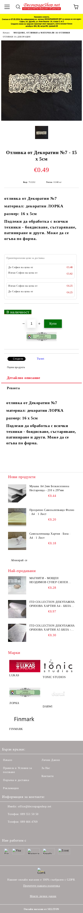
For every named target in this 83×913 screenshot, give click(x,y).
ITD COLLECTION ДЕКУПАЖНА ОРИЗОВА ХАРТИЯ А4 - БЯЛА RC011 (52, 604)
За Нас (46, 768)
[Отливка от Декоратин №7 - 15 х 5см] (41, 119)
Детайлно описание (23, 378)
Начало (6, 33)
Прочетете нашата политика (41, 885)
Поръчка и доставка (16, 780)
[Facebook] (7, 830)
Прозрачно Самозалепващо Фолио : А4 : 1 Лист (51, 512)
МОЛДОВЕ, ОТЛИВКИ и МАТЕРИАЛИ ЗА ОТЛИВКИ (41, 33)
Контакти (48, 776)
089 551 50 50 (29, 814)
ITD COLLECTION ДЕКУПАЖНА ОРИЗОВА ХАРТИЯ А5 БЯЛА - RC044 (52, 628)
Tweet (40, 358)
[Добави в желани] (73, 310)
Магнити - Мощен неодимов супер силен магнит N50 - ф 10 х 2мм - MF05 (49, 580)
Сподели (18, 358)
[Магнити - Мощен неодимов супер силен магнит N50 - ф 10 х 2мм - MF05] (17, 585)
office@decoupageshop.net (34, 806)
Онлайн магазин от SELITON (41, 909)
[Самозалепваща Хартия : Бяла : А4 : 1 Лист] (17, 541)
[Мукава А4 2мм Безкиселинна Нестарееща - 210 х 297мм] (17, 493)
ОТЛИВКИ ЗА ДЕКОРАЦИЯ (16, 37)
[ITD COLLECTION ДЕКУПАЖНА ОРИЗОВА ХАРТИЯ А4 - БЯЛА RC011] (17, 609)
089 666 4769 (28, 821)
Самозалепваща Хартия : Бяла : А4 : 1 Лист (50, 535)
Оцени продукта (16, 367)
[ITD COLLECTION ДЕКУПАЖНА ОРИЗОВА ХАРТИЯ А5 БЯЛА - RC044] (17, 633)
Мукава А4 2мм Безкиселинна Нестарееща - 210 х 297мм (49, 488)
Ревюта (13, 388)
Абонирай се (19, 560)
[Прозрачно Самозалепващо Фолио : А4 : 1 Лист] (17, 517)
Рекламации (11, 788)
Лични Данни (51, 760)
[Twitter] (16, 830)
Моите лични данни (43, 896)
